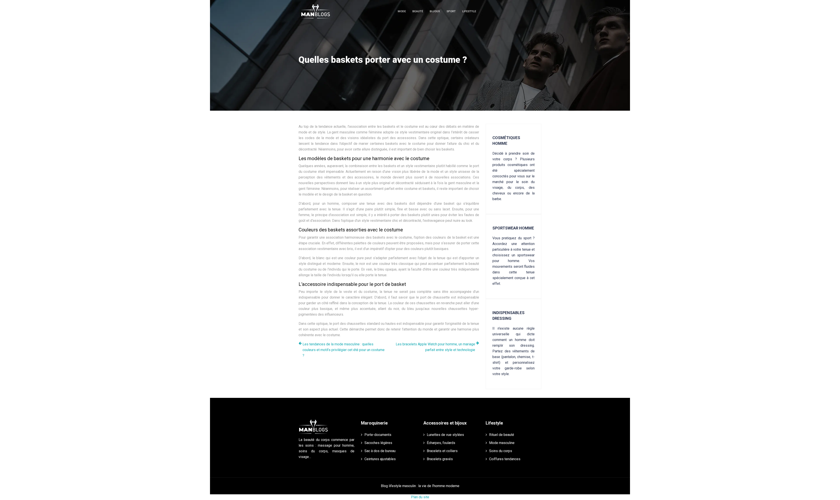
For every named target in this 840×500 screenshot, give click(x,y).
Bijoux (435, 11)
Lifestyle (469, 11)
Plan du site (420, 497)
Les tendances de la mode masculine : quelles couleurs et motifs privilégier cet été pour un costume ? (344, 350)
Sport (451, 11)
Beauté (417, 11)
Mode (402, 11)
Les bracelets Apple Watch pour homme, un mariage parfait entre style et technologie (435, 347)
